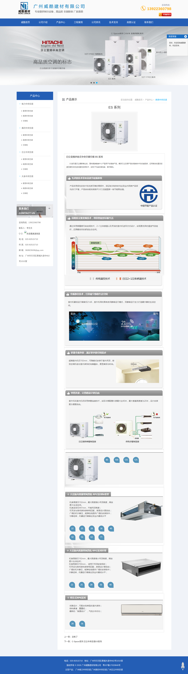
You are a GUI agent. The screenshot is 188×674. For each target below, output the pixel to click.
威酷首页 (25, 22)
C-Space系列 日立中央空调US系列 (87, 641)
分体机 (25, 121)
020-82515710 (76, 661)
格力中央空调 (27, 104)
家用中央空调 (28, 111)
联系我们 (148, 22)
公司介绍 (43, 22)
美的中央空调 (27, 128)
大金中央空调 (27, 176)
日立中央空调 (27, 152)
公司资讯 (96, 22)
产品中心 (60, 22)
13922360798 (159, 9)
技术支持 (113, 22)
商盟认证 (131, 22)
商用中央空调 (28, 116)
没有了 (75, 637)
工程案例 (78, 22)
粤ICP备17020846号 (111, 665)
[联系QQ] (32, 233)
